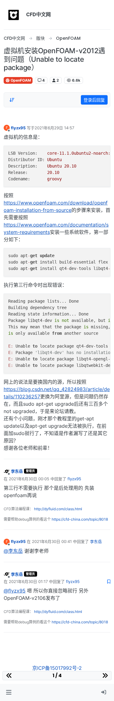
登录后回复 (94, 99)
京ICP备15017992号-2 (57, 668)
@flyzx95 (15, 591)
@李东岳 (13, 551)
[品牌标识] (13, 14)
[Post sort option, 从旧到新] (11, 100)
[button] (8, 692)
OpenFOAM (20, 80)
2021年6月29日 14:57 (54, 127)
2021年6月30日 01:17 (28, 581)
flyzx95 (18, 127)
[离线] (7, 471)
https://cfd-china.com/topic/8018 (80, 519)
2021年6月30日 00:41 (52, 541)
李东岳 (17, 471)
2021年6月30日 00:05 (29, 478)
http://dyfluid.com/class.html (58, 509)
